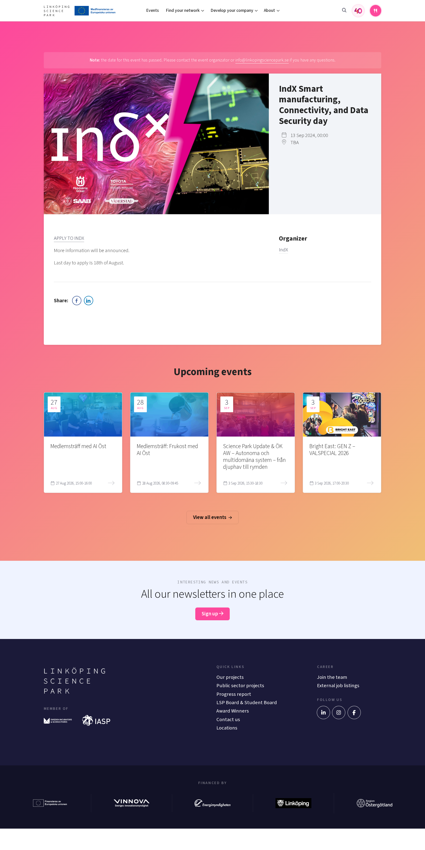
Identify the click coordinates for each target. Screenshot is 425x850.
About (269, 10)
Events (152, 10)
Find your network (183, 10)
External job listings (338, 685)
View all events (210, 517)
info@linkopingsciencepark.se (262, 60)
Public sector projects (240, 685)
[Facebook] (354, 712)
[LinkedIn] (323, 712)
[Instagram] (338, 712)
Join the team (332, 677)
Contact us (228, 719)
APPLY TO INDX (69, 238)
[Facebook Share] (76, 300)
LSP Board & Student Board (246, 702)
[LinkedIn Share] (88, 300)
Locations (226, 727)
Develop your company (232, 10)
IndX (283, 249)
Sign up (210, 613)
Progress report (233, 694)
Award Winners (232, 710)
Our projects (230, 677)
